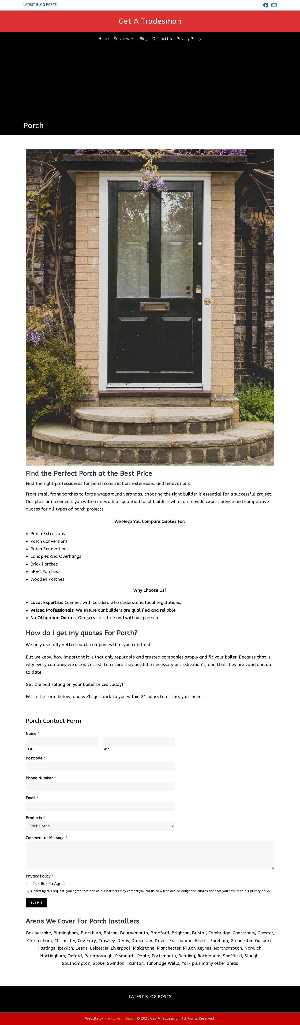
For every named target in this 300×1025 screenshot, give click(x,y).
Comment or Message (46, 838)
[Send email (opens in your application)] (273, 5)
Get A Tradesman (150, 21)
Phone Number (41, 778)
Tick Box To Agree (49, 883)
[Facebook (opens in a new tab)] (266, 5)
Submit (37, 902)
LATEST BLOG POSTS (40, 5)
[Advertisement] (150, 85)
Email (32, 798)
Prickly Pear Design (120, 1019)
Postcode (35, 758)
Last (106, 749)
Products (35, 818)
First (29, 749)
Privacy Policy (39, 876)
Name (32, 733)
